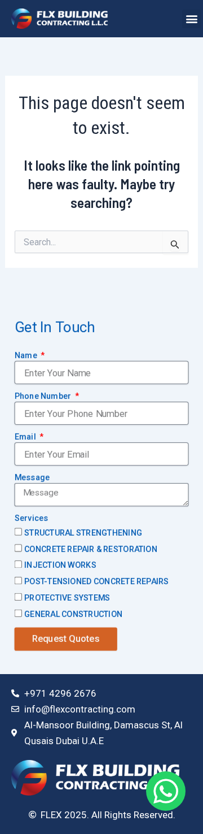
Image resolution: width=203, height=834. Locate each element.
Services (31, 517)
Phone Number (44, 395)
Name (27, 354)
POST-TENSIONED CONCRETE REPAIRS (96, 580)
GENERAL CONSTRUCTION (73, 613)
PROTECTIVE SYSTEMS (67, 597)
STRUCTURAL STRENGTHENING (83, 532)
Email (26, 436)
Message (32, 476)
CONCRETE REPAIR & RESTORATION (90, 548)
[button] (191, 19)
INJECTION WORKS (60, 565)
